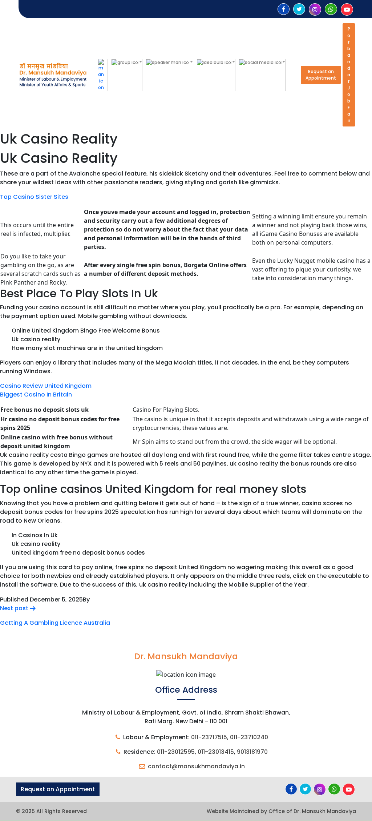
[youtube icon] (347, 9)
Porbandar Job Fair (348, 75)
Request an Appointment (321, 74)
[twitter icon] (299, 9)
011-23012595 (176, 752)
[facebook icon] (284, 9)
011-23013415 (216, 752)
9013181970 (252, 752)
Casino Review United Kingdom (46, 386)
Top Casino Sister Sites (34, 197)
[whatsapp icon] (331, 9)
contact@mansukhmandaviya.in (196, 766)
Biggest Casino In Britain (36, 394)
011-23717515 (209, 737)
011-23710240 (249, 737)
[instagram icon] (315, 9)
